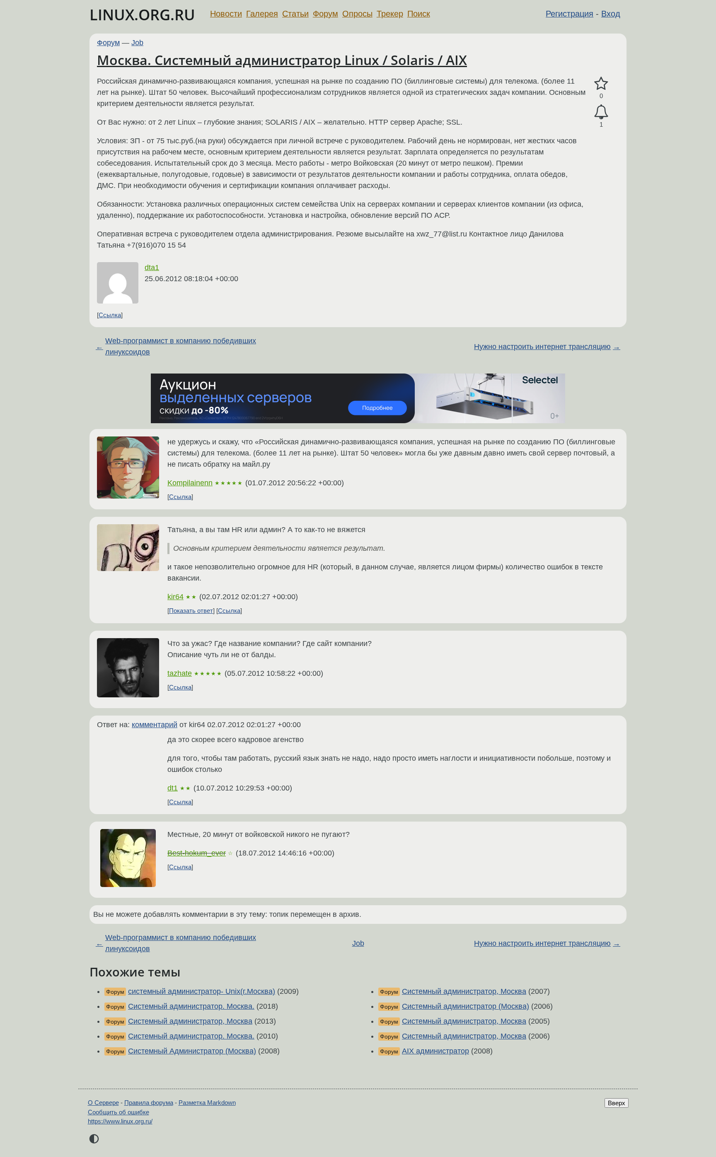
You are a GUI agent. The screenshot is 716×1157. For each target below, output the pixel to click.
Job (137, 43)
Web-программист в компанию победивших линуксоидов (180, 346)
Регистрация (569, 13)
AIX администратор (435, 1051)
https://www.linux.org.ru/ (120, 1121)
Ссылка (110, 314)
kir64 (175, 597)
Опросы (357, 13)
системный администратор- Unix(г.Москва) (201, 991)
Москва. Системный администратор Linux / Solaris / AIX (282, 60)
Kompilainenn (190, 483)
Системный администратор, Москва (190, 1021)
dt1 (172, 788)
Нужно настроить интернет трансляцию (542, 346)
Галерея (262, 13)
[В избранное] (601, 83)
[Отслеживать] (601, 112)
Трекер (390, 13)
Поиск (418, 13)
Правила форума (148, 1102)
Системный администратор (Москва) (465, 1006)
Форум (325, 13)
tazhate (179, 673)
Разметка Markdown (207, 1102)
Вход (610, 13)
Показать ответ (191, 610)
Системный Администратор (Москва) (192, 1051)
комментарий (154, 725)
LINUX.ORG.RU (142, 15)
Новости (226, 13)
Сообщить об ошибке (118, 1112)
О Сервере (103, 1102)
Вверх (616, 1102)
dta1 (152, 267)
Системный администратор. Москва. (191, 1006)
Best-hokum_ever (196, 853)
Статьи (295, 13)
